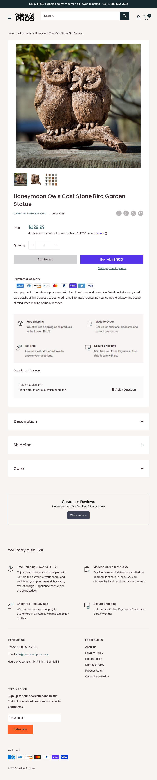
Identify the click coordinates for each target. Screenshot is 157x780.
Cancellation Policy (97, 676)
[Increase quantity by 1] (56, 245)
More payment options (112, 268)
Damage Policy (94, 664)
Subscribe (20, 729)
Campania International (30, 213)
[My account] (138, 17)
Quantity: (20, 245)
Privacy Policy (94, 652)
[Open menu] (9, 17)
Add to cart (45, 259)
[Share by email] (140, 213)
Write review (78, 515)
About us (90, 646)
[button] (146, 17)
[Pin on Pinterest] (126, 213)
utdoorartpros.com (36, 654)
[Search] (124, 16)
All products (24, 33)
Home (11, 33)
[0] (146, 17)
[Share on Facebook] (119, 213)
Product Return (94, 670)
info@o (20, 654)
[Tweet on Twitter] (133, 213)
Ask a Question (125, 389)
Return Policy (93, 658)
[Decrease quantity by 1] (33, 245)
